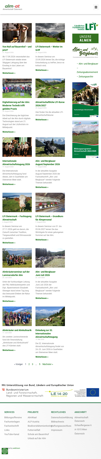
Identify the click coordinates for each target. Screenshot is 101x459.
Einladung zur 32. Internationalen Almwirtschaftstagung (46, 333)
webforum (16, 448)
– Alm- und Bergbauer (87, 63)
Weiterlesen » (8, 73)
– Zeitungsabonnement (87, 70)
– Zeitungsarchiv (85, 76)
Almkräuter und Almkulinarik (17, 330)
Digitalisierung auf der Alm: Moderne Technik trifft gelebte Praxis (16, 105)
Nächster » (47, 364)
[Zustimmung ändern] (5, 451)
